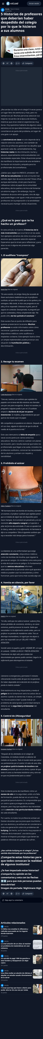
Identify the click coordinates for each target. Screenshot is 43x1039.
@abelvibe (8, 11)
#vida (7, 9)
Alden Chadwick (6, 506)
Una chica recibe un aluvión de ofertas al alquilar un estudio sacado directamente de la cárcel (16, 975)
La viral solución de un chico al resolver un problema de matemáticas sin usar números (16, 946)
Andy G (3, 616)
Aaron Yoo (4, 289)
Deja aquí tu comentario (14, 900)
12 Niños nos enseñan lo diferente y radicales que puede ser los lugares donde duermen (14, 931)
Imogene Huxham (6, 749)
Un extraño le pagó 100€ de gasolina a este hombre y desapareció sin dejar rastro (15, 960)
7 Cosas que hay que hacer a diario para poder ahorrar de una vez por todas (16, 989)
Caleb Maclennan (6, 395)
